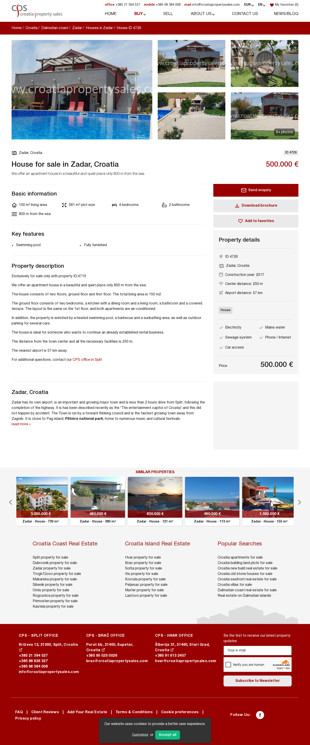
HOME (111, 14)
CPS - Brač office (105, 635)
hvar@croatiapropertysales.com (185, 661)
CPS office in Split (87, 359)
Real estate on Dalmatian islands (244, 595)
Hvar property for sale (143, 557)
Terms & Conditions (134, 712)
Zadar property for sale (52, 568)
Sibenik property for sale (52, 585)
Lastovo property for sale (146, 595)
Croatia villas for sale (235, 585)
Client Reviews (45, 712)
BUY (138, 14)
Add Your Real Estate (87, 712)
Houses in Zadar (99, 28)
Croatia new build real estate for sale (247, 568)
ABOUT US (201, 14)
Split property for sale (50, 557)
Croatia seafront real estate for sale (247, 579)
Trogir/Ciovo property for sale (57, 574)
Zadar (77, 28)
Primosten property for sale (55, 601)
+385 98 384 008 (162, 4)
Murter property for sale (144, 590)
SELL (168, 14)
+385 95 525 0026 (101, 655)
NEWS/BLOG (286, 14)
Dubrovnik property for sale (55, 563)
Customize (140, 734)
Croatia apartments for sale (240, 557)
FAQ (19, 712)
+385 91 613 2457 (170, 655)
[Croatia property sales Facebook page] (260, 715)
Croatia (31, 28)
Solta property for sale (143, 568)
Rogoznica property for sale (56, 595)
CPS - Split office (38, 635)
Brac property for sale (143, 563)
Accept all (167, 735)
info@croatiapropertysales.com (212, 4)
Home (17, 28)
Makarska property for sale (55, 579)
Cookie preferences (180, 712)
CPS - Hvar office (174, 635)
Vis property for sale (141, 574)
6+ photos (284, 132)
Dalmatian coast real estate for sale (247, 590)
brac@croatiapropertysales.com (117, 661)
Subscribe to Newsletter (257, 681)
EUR (247, 4)
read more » (21, 424)
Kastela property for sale (53, 606)
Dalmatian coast (54, 28)
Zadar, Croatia (30, 153)
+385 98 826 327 (33, 661)
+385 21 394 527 (122, 4)
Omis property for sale (51, 590)
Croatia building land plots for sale (245, 563)
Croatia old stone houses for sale (245, 574)
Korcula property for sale (145, 579)
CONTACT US (245, 14)
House (226, 310)
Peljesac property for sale (146, 585)
